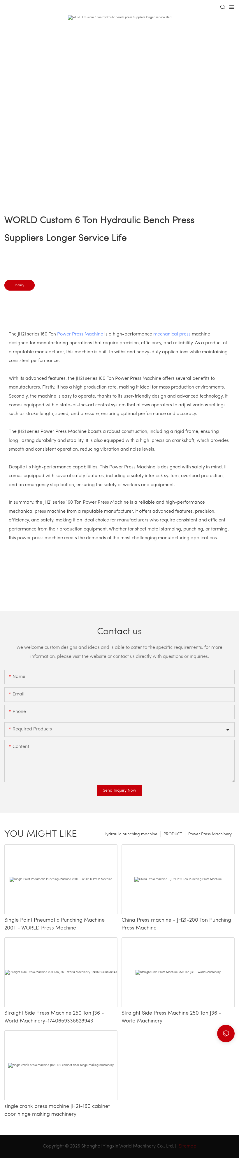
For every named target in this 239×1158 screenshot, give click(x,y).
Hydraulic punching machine (130, 834)
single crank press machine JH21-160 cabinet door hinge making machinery (57, 1110)
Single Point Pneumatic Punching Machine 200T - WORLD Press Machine (54, 924)
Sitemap (187, 1146)
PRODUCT (173, 834)
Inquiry (19, 285)
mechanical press (172, 334)
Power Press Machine (80, 334)
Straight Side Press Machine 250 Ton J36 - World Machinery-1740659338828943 (54, 1017)
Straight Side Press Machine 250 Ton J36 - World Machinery (171, 1017)
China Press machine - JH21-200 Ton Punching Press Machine (176, 924)
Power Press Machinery (210, 834)
